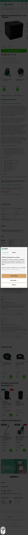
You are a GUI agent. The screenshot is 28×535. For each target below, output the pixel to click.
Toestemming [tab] (5, 252)
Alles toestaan (14, 275)
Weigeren (14, 284)
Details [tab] (14, 252)
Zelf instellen (13, 280)
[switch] (3, 533)
